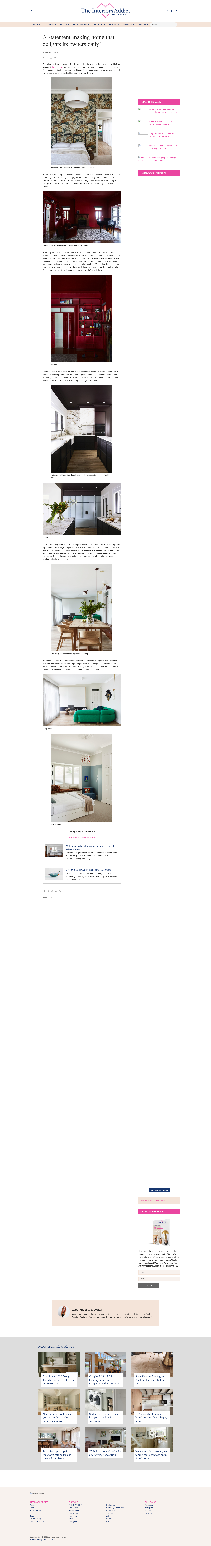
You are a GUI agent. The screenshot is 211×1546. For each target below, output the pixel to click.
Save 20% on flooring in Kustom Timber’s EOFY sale (149, 1379)
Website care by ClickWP (39, 1540)
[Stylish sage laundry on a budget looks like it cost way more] (105, 1391)
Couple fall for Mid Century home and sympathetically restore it (104, 1379)
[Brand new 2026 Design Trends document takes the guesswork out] (59, 1353)
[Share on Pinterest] (47, 58)
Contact (33, 1508)
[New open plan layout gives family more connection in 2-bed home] (152, 1428)
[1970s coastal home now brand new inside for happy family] (152, 1391)
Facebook (149, 1505)
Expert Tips (110, 1510)
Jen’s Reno (73, 1508)
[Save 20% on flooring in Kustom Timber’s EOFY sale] (152, 1353)
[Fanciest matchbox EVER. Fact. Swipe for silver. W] (159, 1007)
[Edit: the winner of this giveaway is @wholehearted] (145, 643)
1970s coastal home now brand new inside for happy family (151, 1417)
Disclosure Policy (37, 1521)
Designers (73, 1521)
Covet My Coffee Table (115, 1508)
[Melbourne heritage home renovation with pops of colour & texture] (82, 852)
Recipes (109, 1521)
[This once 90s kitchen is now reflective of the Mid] (173, 1077)
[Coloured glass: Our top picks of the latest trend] (82, 874)
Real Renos (74, 1513)
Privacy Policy (35, 1519)
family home (57, 67)
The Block (110, 1513)
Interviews (73, 1516)
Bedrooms (110, 1505)
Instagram (149, 1508)
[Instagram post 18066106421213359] (145, 186)
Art (107, 1516)
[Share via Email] (55, 58)
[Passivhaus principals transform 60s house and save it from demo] (59, 1428)
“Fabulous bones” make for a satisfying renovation (105, 1453)
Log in (53, 1540)
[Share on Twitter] (59, 58)
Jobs (32, 1516)
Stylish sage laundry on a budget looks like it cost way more (104, 1417)
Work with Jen (35, 1510)
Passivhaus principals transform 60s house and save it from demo (57, 1454)
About (32, 1505)
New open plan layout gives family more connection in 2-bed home (151, 1454)
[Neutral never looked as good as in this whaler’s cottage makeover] (59, 1391)
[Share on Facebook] (43, 58)
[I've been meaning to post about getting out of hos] (173, 340)
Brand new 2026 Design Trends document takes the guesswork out (58, 1379)
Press (32, 1513)
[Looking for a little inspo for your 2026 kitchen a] (159, 218)
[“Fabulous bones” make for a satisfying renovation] (105, 1428)
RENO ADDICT (75, 1505)
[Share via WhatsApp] (51, 58)
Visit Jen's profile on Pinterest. (153, 1201)
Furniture (109, 1519)
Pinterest (148, 1510)
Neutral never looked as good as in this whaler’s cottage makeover (57, 1417)
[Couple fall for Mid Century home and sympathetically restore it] (105, 1353)
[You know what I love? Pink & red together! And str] (145, 1011)
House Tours (74, 1510)
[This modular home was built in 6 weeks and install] (173, 554)
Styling (71, 1519)
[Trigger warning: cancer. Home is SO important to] (159, 734)
